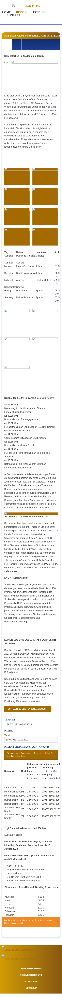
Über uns (39, 12)
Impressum (31, 988)
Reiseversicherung (31, 975)
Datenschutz (31, 981)
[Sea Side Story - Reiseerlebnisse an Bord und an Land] (31, 6)
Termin (7, 735)
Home (6, 12)
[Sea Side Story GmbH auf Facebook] (18, 958)
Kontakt (13, 15)
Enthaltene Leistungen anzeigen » (27, 709)
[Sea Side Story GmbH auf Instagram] (18, 949)
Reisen (21, 12)
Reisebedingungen (31, 968)
